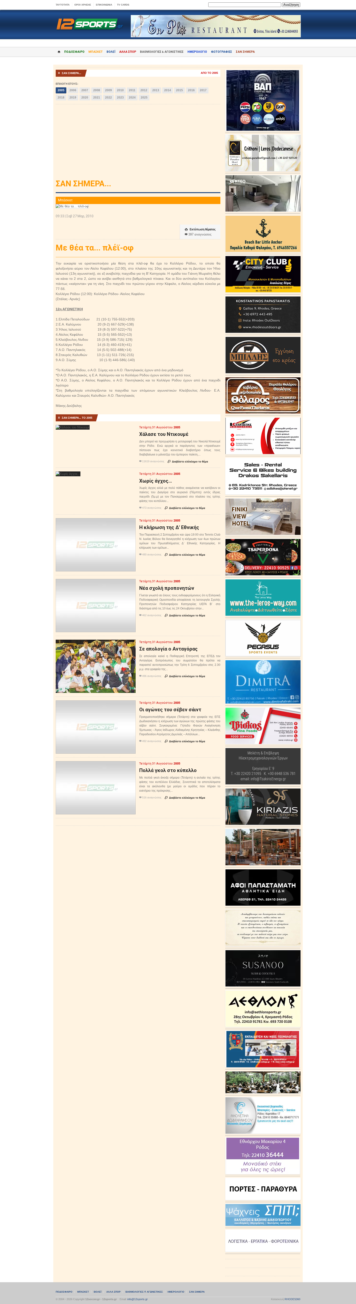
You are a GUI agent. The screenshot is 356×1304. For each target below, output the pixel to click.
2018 (61, 97)
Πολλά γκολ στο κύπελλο (168, 770)
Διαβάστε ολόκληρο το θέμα (188, 461)
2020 (84, 97)
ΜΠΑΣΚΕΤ (95, 51)
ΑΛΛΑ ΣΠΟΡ (127, 51)
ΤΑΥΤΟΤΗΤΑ (63, 4)
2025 (144, 97)
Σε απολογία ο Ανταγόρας (168, 649)
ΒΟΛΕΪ (111, 51)
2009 (108, 90)
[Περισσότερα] (73, 429)
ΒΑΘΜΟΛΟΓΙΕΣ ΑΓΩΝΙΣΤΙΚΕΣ (144, 1291)
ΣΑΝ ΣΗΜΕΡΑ (245, 51)
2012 (143, 90)
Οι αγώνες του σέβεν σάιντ (170, 710)
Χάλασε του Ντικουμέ (163, 434)
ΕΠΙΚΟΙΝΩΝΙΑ (104, 4)
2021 (96, 97)
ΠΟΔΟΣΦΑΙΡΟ (74, 51)
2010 (120, 90)
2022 (108, 97)
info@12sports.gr (137, 1299)
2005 (61, 90)
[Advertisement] (138, 143)
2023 (120, 97)
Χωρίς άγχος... (155, 481)
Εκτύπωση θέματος (200, 229)
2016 (191, 90)
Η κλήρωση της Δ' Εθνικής (169, 527)
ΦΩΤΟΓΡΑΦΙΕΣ (221, 51)
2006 (73, 90)
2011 (132, 90)
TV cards (123, 4)
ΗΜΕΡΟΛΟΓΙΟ (197, 51)
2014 (167, 90)
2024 (132, 97)
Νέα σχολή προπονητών (166, 588)
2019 (73, 97)
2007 (84, 90)
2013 (155, 90)
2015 (179, 90)
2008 (96, 90)
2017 (203, 90)
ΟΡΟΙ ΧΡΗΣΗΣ (82, 4)
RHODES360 (292, 1299)
